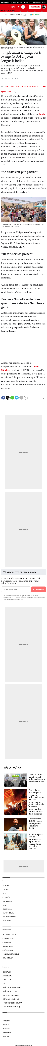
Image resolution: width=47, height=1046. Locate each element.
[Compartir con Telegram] (17, 398)
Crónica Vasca (8, 939)
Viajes (5, 905)
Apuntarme (38, 589)
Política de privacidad (12, 987)
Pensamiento (8, 901)
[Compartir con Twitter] (8, 398)
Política (6, 886)
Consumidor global (11, 954)
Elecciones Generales (30, 86)
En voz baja (7, 921)
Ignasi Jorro (6, 92)
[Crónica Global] (14, 6)
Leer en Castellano (7, 10)
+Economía (7, 909)
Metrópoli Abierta (10, 935)
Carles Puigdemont (13, 86)
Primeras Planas (9, 917)
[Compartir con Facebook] (3, 398)
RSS (4, 984)
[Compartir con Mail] (21, 398)
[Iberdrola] (35, 15)
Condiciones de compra (12, 1003)
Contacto (7, 980)
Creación (6, 897)
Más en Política (12, 768)
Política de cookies (10, 991)
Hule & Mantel (8, 958)
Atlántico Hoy (8, 950)
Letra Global (8, 946)
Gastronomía (8, 913)
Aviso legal (7, 976)
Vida (4, 894)
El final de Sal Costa (16, 2)
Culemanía (7, 942)
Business (6, 890)
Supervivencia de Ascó (39, 2)
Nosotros (7, 972)
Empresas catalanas (11, 995)
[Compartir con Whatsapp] (12, 398)
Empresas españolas (11, 999)
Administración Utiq (11, 1007)
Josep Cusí (27, 2)
